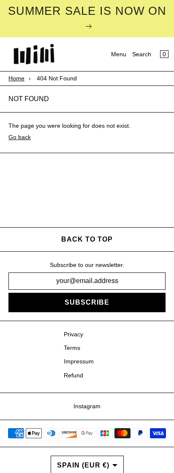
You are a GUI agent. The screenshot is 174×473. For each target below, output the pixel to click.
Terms (72, 347)
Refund (73, 375)
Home (16, 78)
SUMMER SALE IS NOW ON (87, 11)
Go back (19, 137)
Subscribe (87, 302)
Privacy (73, 334)
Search (141, 54)
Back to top (87, 239)
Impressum (79, 361)
